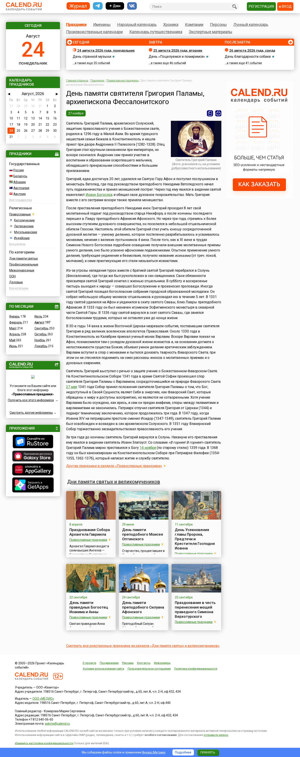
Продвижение (109, 663)
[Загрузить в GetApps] (33, 485)
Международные (21, 270)
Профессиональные (23, 264)
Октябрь (40, 334)
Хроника (170, 24)
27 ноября (76, 113)
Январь (14, 316)
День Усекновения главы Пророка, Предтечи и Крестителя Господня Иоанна (195, 539)
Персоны (218, 24)
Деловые (16, 282)
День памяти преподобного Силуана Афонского (143, 607)
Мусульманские (25, 232)
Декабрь (40, 346)
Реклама (128, 663)
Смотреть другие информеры (31, 412)
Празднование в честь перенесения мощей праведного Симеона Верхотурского (195, 609)
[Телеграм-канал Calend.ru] (98, 6)
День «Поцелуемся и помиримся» (177, 56)
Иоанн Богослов (99, 195)
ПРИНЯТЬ (207, 752)
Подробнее (183, 752)
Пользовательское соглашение (149, 668)
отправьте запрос (216, 735)
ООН (12, 276)
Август (39, 322)
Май (12, 340)
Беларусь (20, 176)
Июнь (13, 346)
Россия (18, 170)
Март (13, 328)
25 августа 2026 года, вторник (177, 50)
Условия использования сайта (103, 668)
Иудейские (22, 238)
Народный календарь (137, 24)
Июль (38, 316)
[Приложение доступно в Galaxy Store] (33, 456)
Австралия (21, 188)
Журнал (78, 6)
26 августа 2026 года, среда (252, 50)
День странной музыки (92, 56)
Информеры (162, 663)
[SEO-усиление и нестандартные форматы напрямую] (259, 197)
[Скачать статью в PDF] (210, 113)
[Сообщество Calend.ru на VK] (132, 6)
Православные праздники (88, 540)
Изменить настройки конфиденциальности (44, 743)
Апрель (14, 334)
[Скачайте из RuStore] (33, 442)
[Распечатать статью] (218, 113)
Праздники (76, 24)
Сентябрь (41, 328)
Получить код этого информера (31, 400)
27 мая (71, 387)
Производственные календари (94, 31)
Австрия (19, 194)
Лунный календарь (250, 24)
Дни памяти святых (23, 258)
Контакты (143, 663)
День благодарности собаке (248, 56)
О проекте (89, 663)
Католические (24, 220)
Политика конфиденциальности (195, 668)
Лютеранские (24, 226)
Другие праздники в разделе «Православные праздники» (114, 466)
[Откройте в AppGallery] (33, 470)
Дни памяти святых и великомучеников (113, 481)
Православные (20, 214)
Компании (194, 24)
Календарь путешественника (155, 31)
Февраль (15, 322)
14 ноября (148, 448)
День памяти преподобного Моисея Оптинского (142, 534)
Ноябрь (39, 340)
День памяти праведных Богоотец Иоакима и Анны (88, 607)
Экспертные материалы (210, 31)
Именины (102, 24)
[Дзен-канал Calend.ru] (115, 6)
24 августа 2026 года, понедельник (106, 50)
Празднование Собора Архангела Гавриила (89, 532)
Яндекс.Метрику (154, 752)
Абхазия (19, 182)
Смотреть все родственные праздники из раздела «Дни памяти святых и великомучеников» (143, 646)
